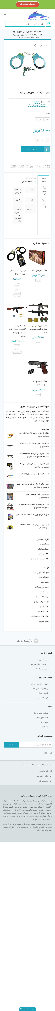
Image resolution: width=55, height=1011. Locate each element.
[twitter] (51, 753)
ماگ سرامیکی (44, 554)
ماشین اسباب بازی (19, 417)
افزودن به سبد (32, 149)
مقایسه (45, 45)
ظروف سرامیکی (43, 549)
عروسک (42, 417)
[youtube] (46, 753)
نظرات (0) (44, 205)
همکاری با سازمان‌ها (41, 713)
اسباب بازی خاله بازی (39, 414)
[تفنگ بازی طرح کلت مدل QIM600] (38, 368)
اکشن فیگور (32, 417)
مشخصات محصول (43, 179)
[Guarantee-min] (12, 164)
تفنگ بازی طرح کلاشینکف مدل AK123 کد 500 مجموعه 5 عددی (17, 331)
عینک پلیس (44, 606)
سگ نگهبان (39, 420)
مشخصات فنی (43, 192)
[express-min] (46, 164)
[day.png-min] (21, 164)
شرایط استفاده (43, 693)
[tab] (43, 179)
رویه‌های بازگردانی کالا (40, 688)
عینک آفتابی (44, 582)
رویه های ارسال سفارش (39, 664)
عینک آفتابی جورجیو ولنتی (39, 616)
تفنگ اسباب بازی (23, 414)
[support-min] (38, 164)
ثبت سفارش (43, 659)
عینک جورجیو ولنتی (42, 587)
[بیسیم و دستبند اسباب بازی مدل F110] (17, 257)
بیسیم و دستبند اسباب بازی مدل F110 (18, 272)
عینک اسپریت (44, 621)
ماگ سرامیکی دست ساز (40, 558)
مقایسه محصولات (28, 1008)
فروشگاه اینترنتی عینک (41, 572)
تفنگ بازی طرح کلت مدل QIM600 (39, 383)
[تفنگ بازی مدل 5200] (38, 257)
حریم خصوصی (43, 697)
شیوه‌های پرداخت (42, 668)
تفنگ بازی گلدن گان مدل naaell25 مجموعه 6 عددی (38, 329)
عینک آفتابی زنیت (42, 596)
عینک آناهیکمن (43, 611)
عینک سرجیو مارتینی (41, 601)
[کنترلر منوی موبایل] (5, 15)
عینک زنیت (45, 592)
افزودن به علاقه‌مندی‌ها (40, 45)
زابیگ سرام (44, 544)
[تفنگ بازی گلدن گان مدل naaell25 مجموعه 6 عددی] (38, 312)
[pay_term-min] (29, 164)
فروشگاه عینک (44, 577)
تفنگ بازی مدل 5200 (39, 270)
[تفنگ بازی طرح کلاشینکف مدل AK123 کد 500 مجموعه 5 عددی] (17, 312)
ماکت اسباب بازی (13, 411)
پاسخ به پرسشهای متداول (39, 684)
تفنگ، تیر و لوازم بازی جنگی (37, 105)
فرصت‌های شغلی (42, 717)
